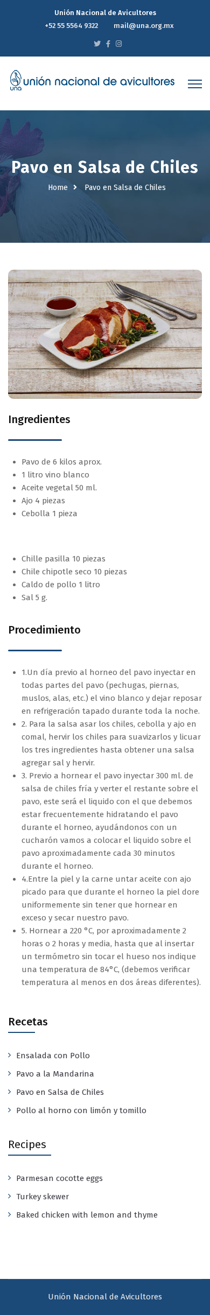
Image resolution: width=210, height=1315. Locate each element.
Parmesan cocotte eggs (59, 1178)
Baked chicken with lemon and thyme (87, 1215)
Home (58, 187)
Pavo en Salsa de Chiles (60, 1092)
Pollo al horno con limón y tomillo (81, 1110)
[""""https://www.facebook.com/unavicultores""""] (108, 44)
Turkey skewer (42, 1196)
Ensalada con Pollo (53, 1055)
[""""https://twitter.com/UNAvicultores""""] (97, 44)
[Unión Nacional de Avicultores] (92, 80)
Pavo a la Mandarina (55, 1074)
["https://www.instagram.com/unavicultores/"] (119, 44)
